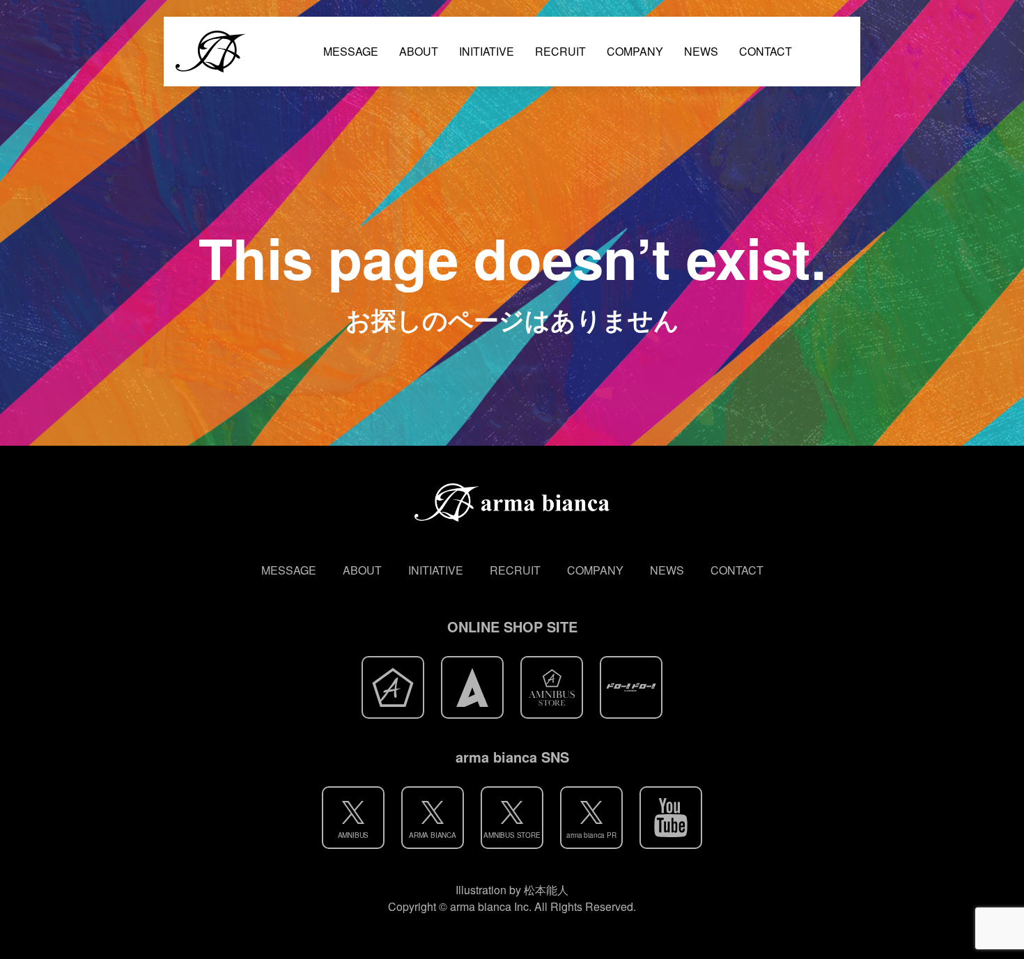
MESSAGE (350, 51)
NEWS (701, 51)
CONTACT (765, 51)
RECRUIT (560, 51)
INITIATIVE (486, 51)
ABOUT (418, 51)
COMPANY (635, 51)
